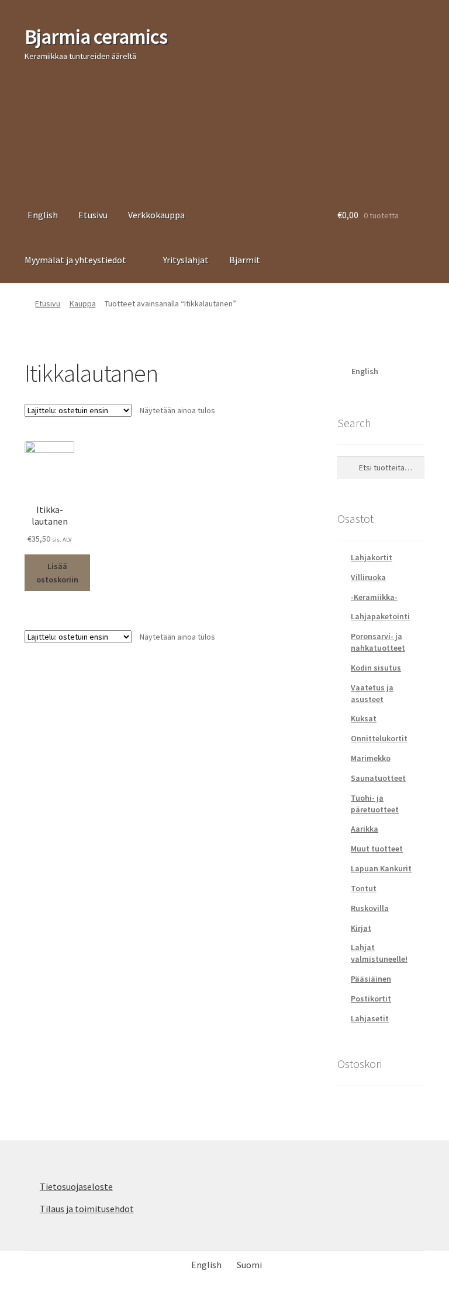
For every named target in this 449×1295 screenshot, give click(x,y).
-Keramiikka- (374, 597)
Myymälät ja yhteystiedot (75, 260)
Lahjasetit (370, 1018)
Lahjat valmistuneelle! (379, 953)
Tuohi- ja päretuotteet (375, 804)
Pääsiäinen (371, 978)
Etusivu (93, 215)
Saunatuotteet (378, 778)
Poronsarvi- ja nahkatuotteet (378, 642)
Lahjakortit (371, 557)
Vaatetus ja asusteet (372, 693)
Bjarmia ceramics (96, 36)
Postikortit (371, 998)
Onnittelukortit (379, 738)
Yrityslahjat (186, 260)
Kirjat (361, 928)
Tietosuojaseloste (76, 1186)
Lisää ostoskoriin (57, 573)
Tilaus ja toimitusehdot (87, 1208)
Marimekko (371, 758)
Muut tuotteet (377, 848)
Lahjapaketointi (380, 616)
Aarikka (364, 828)
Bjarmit (244, 260)
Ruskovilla (370, 908)
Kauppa (83, 303)
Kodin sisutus (376, 667)
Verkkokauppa (156, 215)
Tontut (364, 888)
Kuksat (364, 718)
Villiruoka (368, 577)
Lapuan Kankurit (381, 868)
